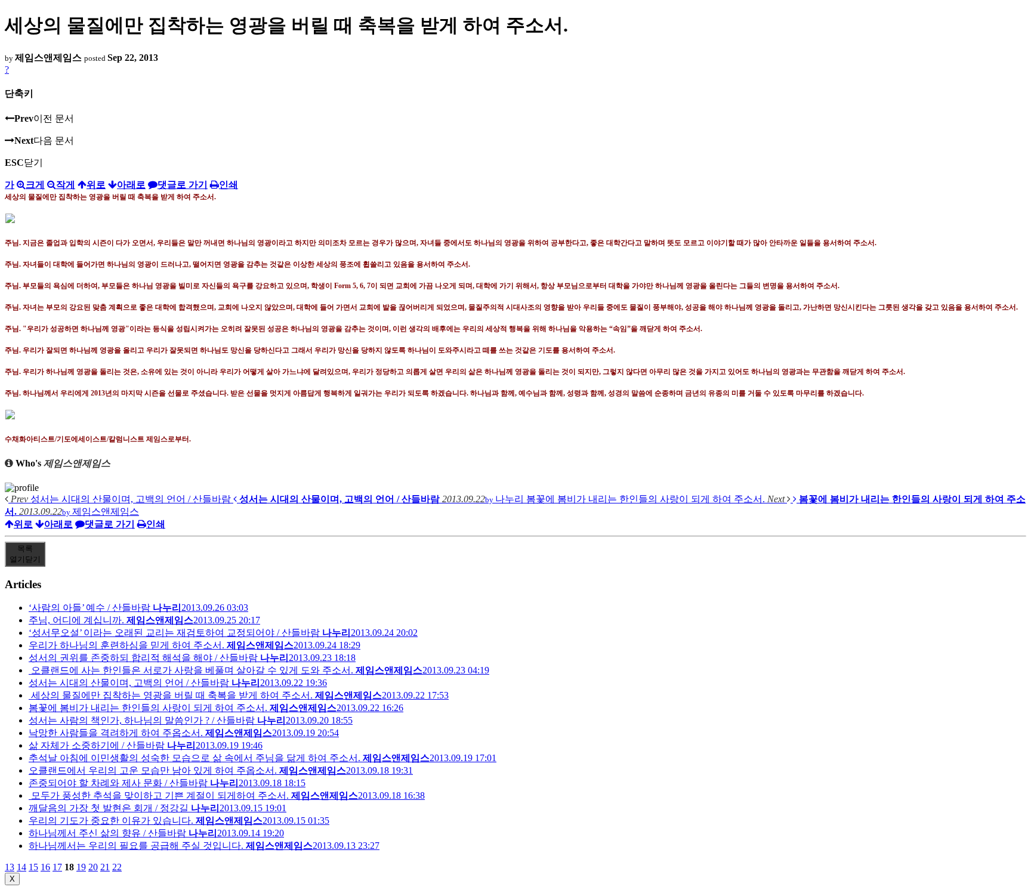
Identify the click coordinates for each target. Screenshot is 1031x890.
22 (117, 867)
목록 (25, 554)
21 (105, 867)
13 (9, 867)
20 (93, 867)
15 (33, 867)
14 (21, 867)
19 (81, 867)
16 (45, 867)
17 (57, 867)
